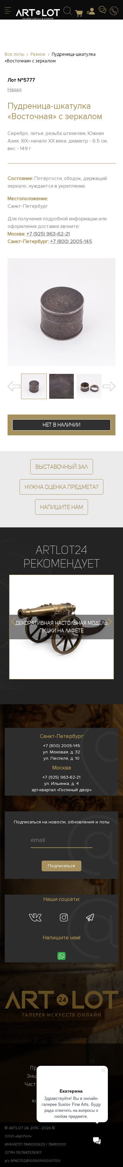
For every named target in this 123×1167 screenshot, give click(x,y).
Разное (38, 54)
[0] (80, 13)
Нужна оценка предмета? (61, 487)
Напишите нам (61, 507)
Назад (15, 89)
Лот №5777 (21, 80)
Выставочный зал (61, 466)
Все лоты (14, 54)
